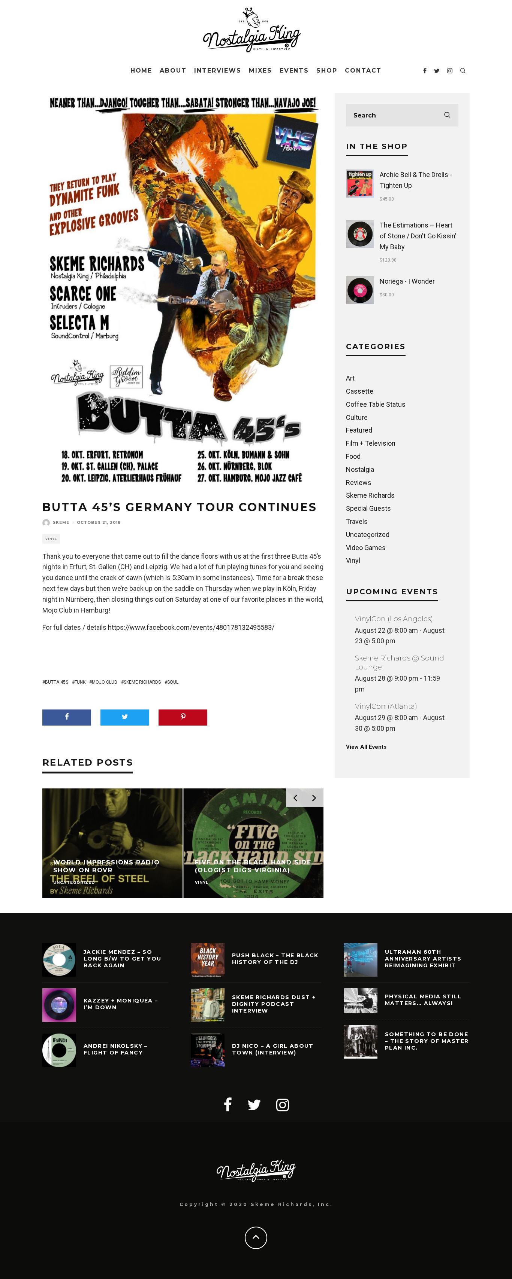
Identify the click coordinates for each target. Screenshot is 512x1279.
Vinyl (51, 539)
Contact (363, 70)
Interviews (217, 70)
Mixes (260, 70)
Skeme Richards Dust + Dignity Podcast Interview (274, 1004)
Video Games (366, 548)
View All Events (366, 747)
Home (141, 70)
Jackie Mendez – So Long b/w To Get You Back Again (123, 959)
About (173, 70)
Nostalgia (360, 469)
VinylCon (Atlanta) (386, 706)
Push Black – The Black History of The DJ (275, 958)
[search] (447, 115)
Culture (357, 417)
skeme (61, 522)
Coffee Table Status (376, 404)
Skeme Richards (142, 682)
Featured (359, 430)
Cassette (359, 391)
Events (294, 70)
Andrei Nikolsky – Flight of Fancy (116, 1049)
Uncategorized (367, 534)
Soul (172, 682)
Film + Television (370, 443)
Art (350, 378)
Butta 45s (56, 682)
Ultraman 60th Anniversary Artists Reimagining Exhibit (423, 959)
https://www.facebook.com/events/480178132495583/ (191, 627)
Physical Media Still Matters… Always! (423, 1000)
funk (80, 682)
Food (353, 456)
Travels (357, 521)
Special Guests (368, 508)
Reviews (358, 482)
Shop (326, 70)
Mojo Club (104, 682)
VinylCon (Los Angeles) (394, 619)
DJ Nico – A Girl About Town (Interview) (273, 1049)
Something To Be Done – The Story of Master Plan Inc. (427, 1041)
